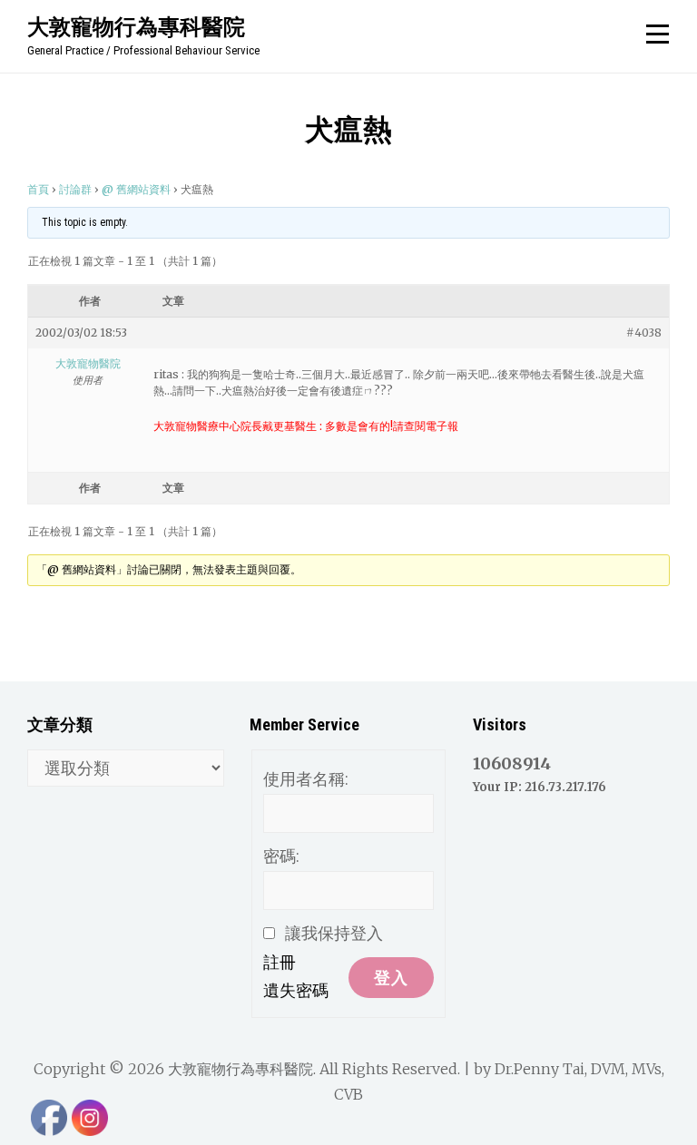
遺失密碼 (296, 990)
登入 (391, 977)
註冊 (279, 962)
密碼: (281, 856)
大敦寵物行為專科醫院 (136, 26)
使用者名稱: (305, 778)
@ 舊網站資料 (136, 189)
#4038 (644, 332)
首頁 (38, 189)
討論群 (75, 189)
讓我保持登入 (334, 933)
